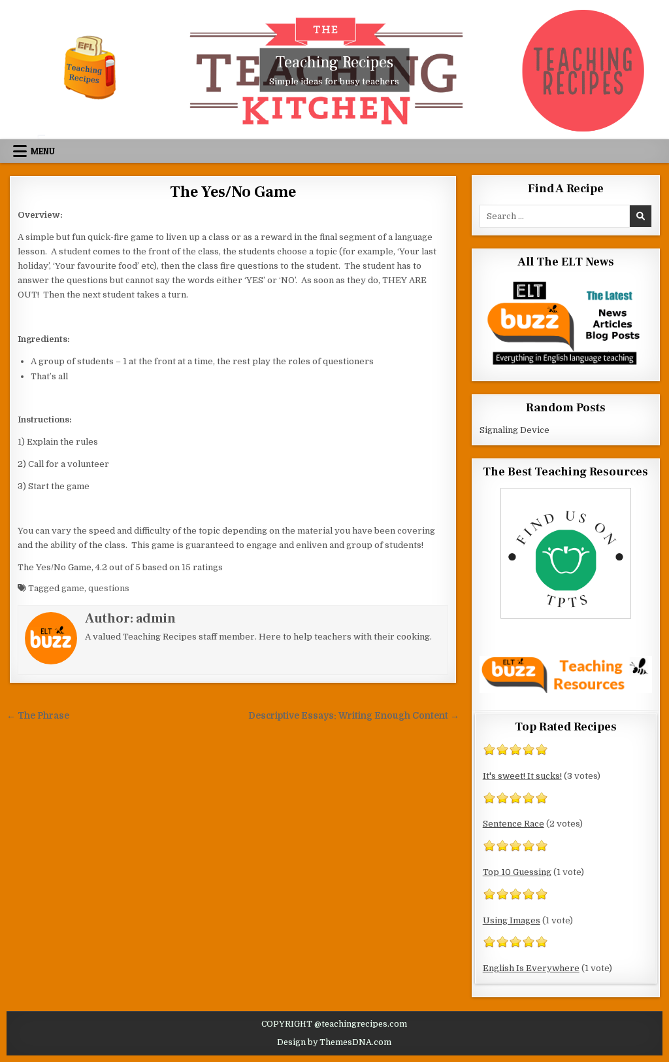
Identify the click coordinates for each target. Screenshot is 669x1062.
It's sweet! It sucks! (522, 776)
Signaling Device (514, 430)
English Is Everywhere (531, 968)
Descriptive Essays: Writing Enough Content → (353, 716)
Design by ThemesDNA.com (334, 1042)
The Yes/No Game (233, 192)
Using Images (511, 920)
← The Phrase (38, 716)
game (72, 588)
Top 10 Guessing (517, 872)
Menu (43, 151)
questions (108, 588)
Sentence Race (513, 824)
